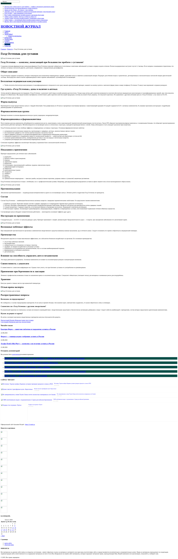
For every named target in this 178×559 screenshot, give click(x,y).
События (7, 46)
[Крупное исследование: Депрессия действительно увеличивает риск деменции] (4, 444)
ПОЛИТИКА (8, 39)
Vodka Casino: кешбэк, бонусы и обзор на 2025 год (20, 16)
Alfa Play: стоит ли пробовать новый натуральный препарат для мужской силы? (29, 11)
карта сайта (8, 543)
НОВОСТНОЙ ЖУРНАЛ (21, 26)
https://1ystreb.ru (30, 424)
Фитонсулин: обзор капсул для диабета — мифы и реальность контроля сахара (29, 6)
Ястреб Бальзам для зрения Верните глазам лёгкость (20, 8)
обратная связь (9, 545)
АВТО (6, 32)
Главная (7, 31)
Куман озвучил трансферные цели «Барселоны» (45, 388)
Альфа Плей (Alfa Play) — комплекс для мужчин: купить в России (27, 344)
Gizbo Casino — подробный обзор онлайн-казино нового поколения (26, 20)
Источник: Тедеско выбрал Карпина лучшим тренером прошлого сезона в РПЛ (72, 383)
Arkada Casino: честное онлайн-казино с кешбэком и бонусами (24, 18)
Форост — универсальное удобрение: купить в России (22, 336)
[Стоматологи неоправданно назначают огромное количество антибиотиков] (4, 464)
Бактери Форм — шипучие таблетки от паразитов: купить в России (28, 329)
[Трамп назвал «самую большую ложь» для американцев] (4, 437)
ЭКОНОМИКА (9, 42)
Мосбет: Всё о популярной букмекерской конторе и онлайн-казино (25, 21)
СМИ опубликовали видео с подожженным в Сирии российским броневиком (71, 399)
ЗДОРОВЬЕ (8, 34)
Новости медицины (15, 36)
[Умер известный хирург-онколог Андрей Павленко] (4, 492)
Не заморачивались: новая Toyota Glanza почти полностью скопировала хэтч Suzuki (76, 394)
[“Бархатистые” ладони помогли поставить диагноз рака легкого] (4, 478)
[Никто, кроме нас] (4, 498)
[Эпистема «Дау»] (4, 457)
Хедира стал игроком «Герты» (35, 404)
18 (4, 530)
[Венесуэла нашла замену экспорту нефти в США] (4, 450)
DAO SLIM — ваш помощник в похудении (18, 13)
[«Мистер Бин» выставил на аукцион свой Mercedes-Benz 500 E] (4, 485)
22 (13, 530)
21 (10, 530)
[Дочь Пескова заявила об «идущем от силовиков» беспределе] (4, 505)
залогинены (16, 354)
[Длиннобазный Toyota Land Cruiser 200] (4, 471)
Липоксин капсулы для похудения (16, 322)
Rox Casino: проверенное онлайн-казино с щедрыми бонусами (24, 15)
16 (15, 528)
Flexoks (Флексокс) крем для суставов (17, 320)
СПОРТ (7, 41)
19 (6, 530)
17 (2, 530)
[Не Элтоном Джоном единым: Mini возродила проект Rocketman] (4, 512)
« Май (3, 536)
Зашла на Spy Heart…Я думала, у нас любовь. (18, 10)
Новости (7, 44)
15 (13, 528)
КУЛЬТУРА (8, 37)
